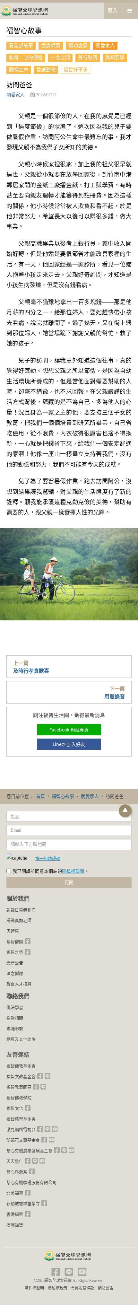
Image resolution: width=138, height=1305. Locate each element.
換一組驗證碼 (47, 858)
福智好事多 (76, 69)
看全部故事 (21, 45)
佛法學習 (14, 1007)
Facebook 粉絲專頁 (69, 730)
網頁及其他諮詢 (21, 1039)
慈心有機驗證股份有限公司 (31, 1182)
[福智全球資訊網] (24, 10)
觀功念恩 (78, 45)
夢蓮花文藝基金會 (23, 1140)
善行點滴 (87, 57)
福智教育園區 (18, 1087)
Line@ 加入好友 (69, 744)
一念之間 (60, 57)
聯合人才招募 (18, 984)
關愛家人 (105, 45)
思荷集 (12, 931)
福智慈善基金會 (21, 1119)
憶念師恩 (50, 45)
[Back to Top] (125, 810)
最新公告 (14, 962)
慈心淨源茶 (16, 1171)
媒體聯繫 (14, 1028)
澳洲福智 (14, 1224)
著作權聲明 (34, 1288)
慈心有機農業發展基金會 (29, 1150)
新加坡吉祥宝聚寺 (23, 1203)
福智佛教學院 (18, 1097)
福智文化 (14, 1108)
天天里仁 (14, 1161)
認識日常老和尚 (21, 909)
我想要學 (115, 57)
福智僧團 (14, 941)
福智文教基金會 (21, 1076)
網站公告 (105, 1288)
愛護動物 (46, 69)
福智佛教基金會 (21, 1066)
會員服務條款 (82, 1288)
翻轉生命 (18, 69)
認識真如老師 (18, 920)
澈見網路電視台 (21, 1129)
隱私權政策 (73, 871)
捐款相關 (14, 1018)
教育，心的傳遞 (26, 57)
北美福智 (14, 1193)
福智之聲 (14, 952)
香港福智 (14, 1214)
